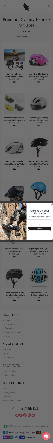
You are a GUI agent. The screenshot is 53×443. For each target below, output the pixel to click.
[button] (46, 436)
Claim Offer (40, 228)
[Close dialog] (52, 205)
